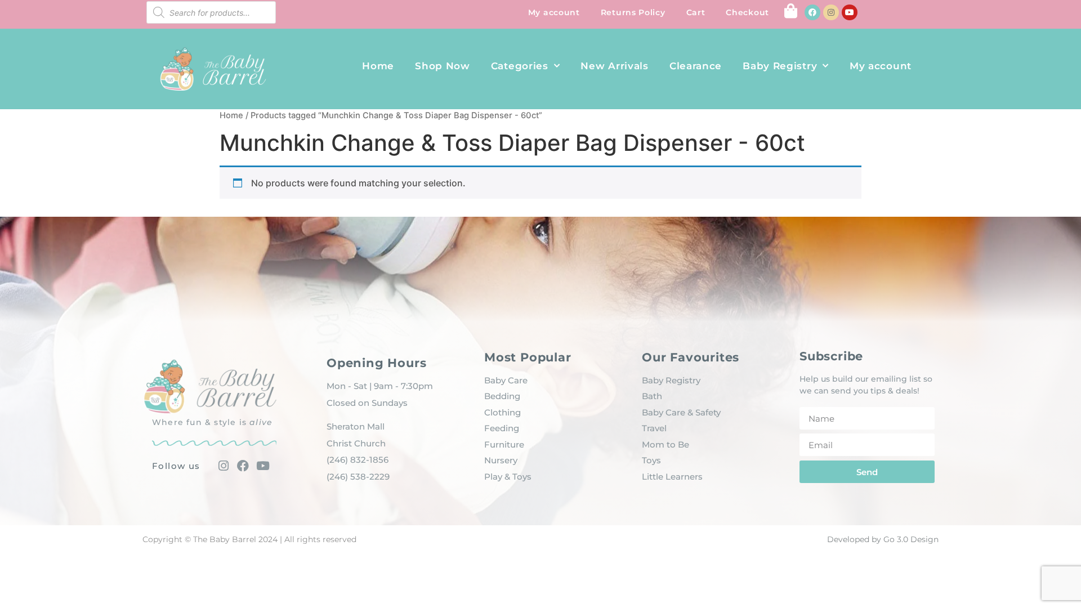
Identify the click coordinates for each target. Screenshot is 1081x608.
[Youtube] (849, 12)
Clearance (695, 65)
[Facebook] (812, 12)
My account (554, 12)
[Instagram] (831, 12)
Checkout (747, 12)
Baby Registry (780, 65)
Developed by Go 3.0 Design (883, 539)
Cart (695, 12)
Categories (519, 65)
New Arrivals (614, 65)
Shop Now (442, 65)
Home (378, 65)
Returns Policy (633, 12)
